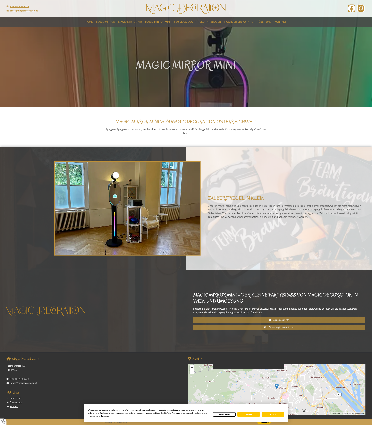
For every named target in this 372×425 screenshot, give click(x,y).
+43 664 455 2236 (19, 6)
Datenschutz (16, 402)
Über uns (265, 21)
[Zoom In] (192, 367)
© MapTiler (336, 413)
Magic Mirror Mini (158, 21)
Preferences (224, 415)
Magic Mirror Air (130, 21)
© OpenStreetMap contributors (353, 413)
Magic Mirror (105, 21)
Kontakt (280, 21)
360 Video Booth (185, 21)
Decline (249, 415)
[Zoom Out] (192, 372)
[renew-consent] (3, 421)
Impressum (15, 398)
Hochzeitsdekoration (239, 21)
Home (89, 21)
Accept (273, 415)
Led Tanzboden (210, 21)
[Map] (276, 389)
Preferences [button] (105, 416)
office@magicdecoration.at (24, 10)
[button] (279, 320)
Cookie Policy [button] (166, 413)
